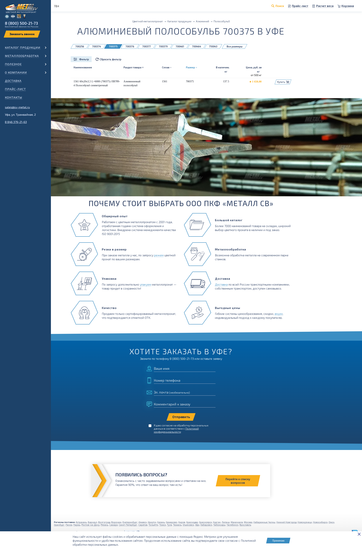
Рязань (104, 524)
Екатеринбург (130, 522)
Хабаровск (206, 524)
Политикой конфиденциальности (176, 430)
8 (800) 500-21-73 (21, 23)
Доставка (13, 80)
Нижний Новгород (286, 522)
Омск (331, 522)
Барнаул (92, 522)
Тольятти (153, 524)
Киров (181, 522)
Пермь (76, 524)
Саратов (142, 524)
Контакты (13, 97)
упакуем (145, 284)
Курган (217, 522)
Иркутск (152, 522)
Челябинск (232, 524)
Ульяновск (188, 524)
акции (279, 313)
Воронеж (116, 522)
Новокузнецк (305, 522)
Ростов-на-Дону (90, 524)
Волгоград (104, 522)
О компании (16, 72)
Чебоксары (219, 524)
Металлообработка (22, 56)
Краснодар (192, 522)
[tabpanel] (181, 147)
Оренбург (59, 524)
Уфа (197, 524)
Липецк (226, 522)
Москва (248, 522)
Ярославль (245, 524)
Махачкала (237, 522)
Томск (162, 524)
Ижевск (143, 522)
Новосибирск (320, 522)
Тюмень (177, 524)
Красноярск (205, 522)
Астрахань (81, 522)
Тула (169, 524)
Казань (161, 522)
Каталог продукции (22, 47)
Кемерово (171, 522)
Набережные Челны (264, 522)
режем (159, 255)
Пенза (69, 524)
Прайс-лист (15, 89)
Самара (113, 524)
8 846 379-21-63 (16, 122)
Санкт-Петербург (128, 524)
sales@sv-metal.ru (17, 107)
